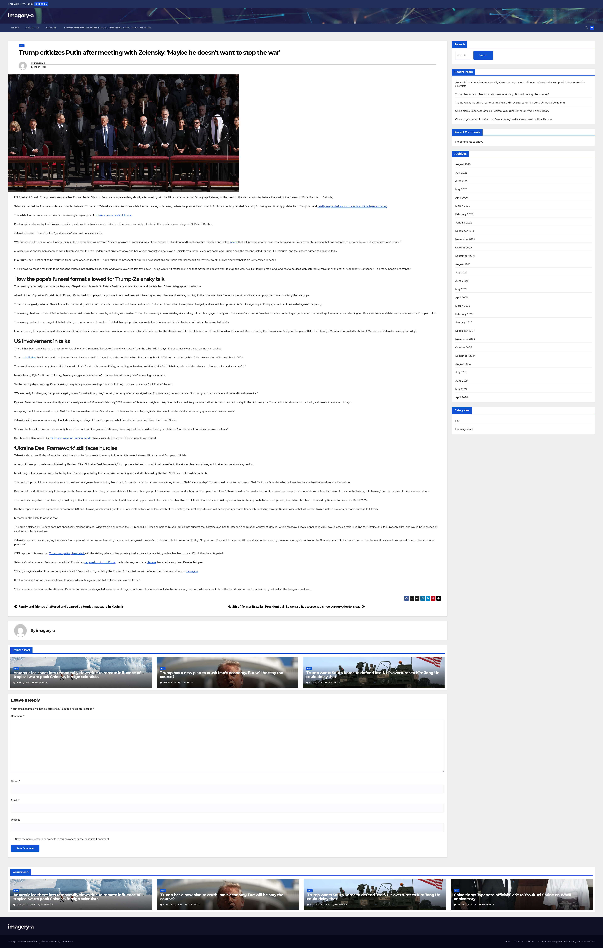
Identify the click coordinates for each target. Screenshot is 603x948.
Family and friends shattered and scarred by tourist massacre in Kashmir (71, 606)
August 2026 (463, 164)
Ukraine (151, 562)
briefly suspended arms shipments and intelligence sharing (352, 206)
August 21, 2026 (26, 904)
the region (192, 571)
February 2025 (464, 314)
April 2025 (461, 297)
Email (15, 800)
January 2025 (463, 322)
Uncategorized (464, 429)
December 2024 (465, 330)
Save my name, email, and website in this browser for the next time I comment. (62, 839)
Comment (18, 716)
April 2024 (461, 397)
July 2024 (461, 372)
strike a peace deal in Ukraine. (114, 215)
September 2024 (465, 355)
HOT (22, 46)
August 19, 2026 (467, 904)
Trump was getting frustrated (67, 553)
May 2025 (461, 289)
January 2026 (463, 222)
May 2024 (461, 389)
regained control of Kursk (99, 562)
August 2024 (463, 364)
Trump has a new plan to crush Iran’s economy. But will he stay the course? (221, 674)
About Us (32, 27)
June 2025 (461, 280)
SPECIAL (51, 27)
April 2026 (461, 197)
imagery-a (21, 15)
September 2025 (465, 255)
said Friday (29, 357)
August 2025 (463, 264)
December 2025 (465, 230)
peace (233, 242)
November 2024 (465, 339)
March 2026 (462, 205)
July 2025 (461, 272)
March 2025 (462, 305)
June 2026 (461, 181)
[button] (586, 27)
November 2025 (465, 239)
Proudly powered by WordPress (24, 941)
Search (459, 44)
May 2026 (461, 189)
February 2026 (464, 214)
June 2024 (462, 380)
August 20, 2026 (320, 904)
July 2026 (461, 172)
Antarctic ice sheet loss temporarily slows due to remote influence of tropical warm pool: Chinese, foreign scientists (77, 674)
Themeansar (67, 941)
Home (15, 27)
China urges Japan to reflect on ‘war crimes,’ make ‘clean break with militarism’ (503, 119)
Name (15, 781)
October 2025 (463, 247)
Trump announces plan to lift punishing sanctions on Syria (107, 27)
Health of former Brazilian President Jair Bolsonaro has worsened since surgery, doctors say (294, 606)
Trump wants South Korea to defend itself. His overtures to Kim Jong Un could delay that (373, 674)
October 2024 (463, 347)
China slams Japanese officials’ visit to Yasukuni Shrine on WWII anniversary (502, 110)
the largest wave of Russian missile (70, 438)
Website (15, 819)
